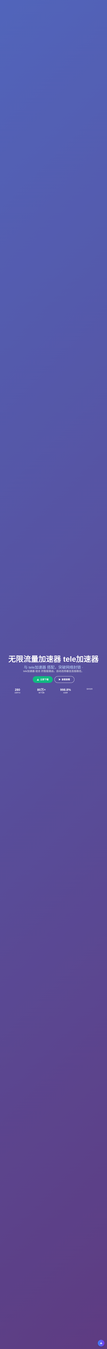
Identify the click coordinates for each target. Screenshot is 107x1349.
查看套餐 (66, 679)
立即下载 (44, 679)
